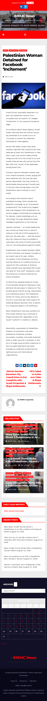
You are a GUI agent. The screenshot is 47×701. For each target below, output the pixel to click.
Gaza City (9, 473)
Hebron (8, 425)
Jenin (26, 425)
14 (29, 621)
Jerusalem (33, 425)
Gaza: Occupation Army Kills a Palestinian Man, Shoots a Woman (23, 485)
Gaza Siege (20, 449)
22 (35, 626)
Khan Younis (29, 476)
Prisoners (23, 50)
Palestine (26, 428)
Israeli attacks (18, 425)
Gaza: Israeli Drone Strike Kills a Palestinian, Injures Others (21, 461)
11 (10, 621)
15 (35, 621)
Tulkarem (15, 431)
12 (16, 621)
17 (4, 626)
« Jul (4, 643)
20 (23, 626)
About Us (14, 681)
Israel (5, 50)
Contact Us (23, 681)
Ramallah (35, 428)
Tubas (8, 431)
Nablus (8, 428)
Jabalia (20, 452)
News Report (13, 50)
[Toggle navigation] (25, 35)
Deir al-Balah (10, 449)
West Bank (23, 431)
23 (41, 626)
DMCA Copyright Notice (23, 685)
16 (41, 621)
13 (22, 621)
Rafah (27, 480)
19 (16, 626)
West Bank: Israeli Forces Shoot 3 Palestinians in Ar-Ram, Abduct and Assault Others (22, 529)
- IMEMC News (23, 16)
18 (10, 626)
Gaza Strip (29, 449)
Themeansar (23, 675)
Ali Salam (24, 441)
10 (4, 621)
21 (29, 626)
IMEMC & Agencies (26, 400)
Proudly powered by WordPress (16, 672)
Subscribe (33, 681)
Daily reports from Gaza (14, 511)
